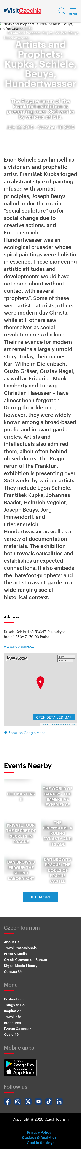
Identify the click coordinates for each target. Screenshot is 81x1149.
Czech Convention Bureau (25, 959)
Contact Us (13, 971)
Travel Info (12, 1017)
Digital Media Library (20, 965)
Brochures (12, 1022)
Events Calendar (17, 1028)
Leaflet (44, 724)
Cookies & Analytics (39, 1137)
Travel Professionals (20, 948)
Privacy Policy (39, 1132)
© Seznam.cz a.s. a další (63, 724)
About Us (11, 942)
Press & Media (15, 953)
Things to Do (21, 28)
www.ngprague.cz (19, 646)
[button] (61, 11)
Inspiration (13, 1011)
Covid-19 (11, 1034)
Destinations (14, 999)
